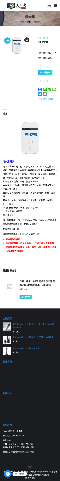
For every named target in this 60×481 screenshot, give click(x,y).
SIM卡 (46, 81)
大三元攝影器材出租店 (27, 472)
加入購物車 (45, 72)
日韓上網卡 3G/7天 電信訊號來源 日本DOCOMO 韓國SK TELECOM (37, 283)
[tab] (5, 112)
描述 (5, 113)
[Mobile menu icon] (55, 5)
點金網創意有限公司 (41, 475)
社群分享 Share (45, 99)
